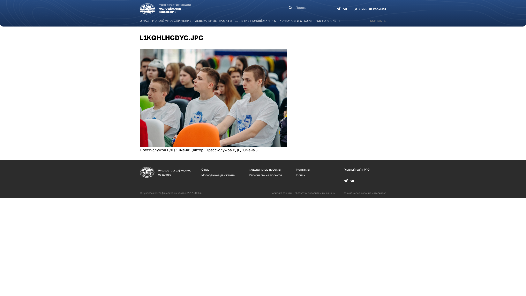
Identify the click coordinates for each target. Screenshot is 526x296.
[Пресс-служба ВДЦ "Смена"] (213, 145)
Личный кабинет (372, 9)
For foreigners (327, 20)
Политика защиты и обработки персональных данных (302, 192)
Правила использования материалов (364, 192)
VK (345, 9)
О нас (144, 20)
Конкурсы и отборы (295, 20)
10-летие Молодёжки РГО (255, 20)
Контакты (378, 20)
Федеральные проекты (213, 20)
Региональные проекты (265, 175)
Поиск (300, 175)
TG (338, 9)
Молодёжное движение (171, 20)
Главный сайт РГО (356, 169)
